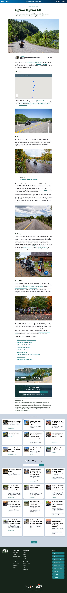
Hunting (24, 560)
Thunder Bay (15, 565)
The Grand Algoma (45, 103)
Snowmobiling (25, 569)
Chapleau (45, 64)
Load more (34, 542)
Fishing (24, 558)
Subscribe (63, 1)
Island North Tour (23, 105)
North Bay (14, 554)
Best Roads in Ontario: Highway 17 (29, 179)
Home (8, 1)
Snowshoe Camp (33, 288)
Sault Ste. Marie (24, 102)
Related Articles (22, 177)
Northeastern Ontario (16, 556)
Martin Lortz (22, 56)
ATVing (24, 552)
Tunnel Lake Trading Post (40, 246)
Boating (24, 554)
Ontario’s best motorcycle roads (34, 62)
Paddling (24, 565)
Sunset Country (15, 561)
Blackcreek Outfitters (28, 247)
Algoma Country (40, 100)
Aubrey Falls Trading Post (41, 247)
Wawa (45, 190)
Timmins (14, 567)
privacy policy (42, 394)
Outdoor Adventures (26, 563)
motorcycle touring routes (34, 103)
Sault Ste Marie (57, 565)
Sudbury (14, 560)
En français (58, 1)
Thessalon (38, 64)
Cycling (24, 556)
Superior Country (16, 563)
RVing (24, 567)
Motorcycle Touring (34, 6)
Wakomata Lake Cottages (21, 288)
